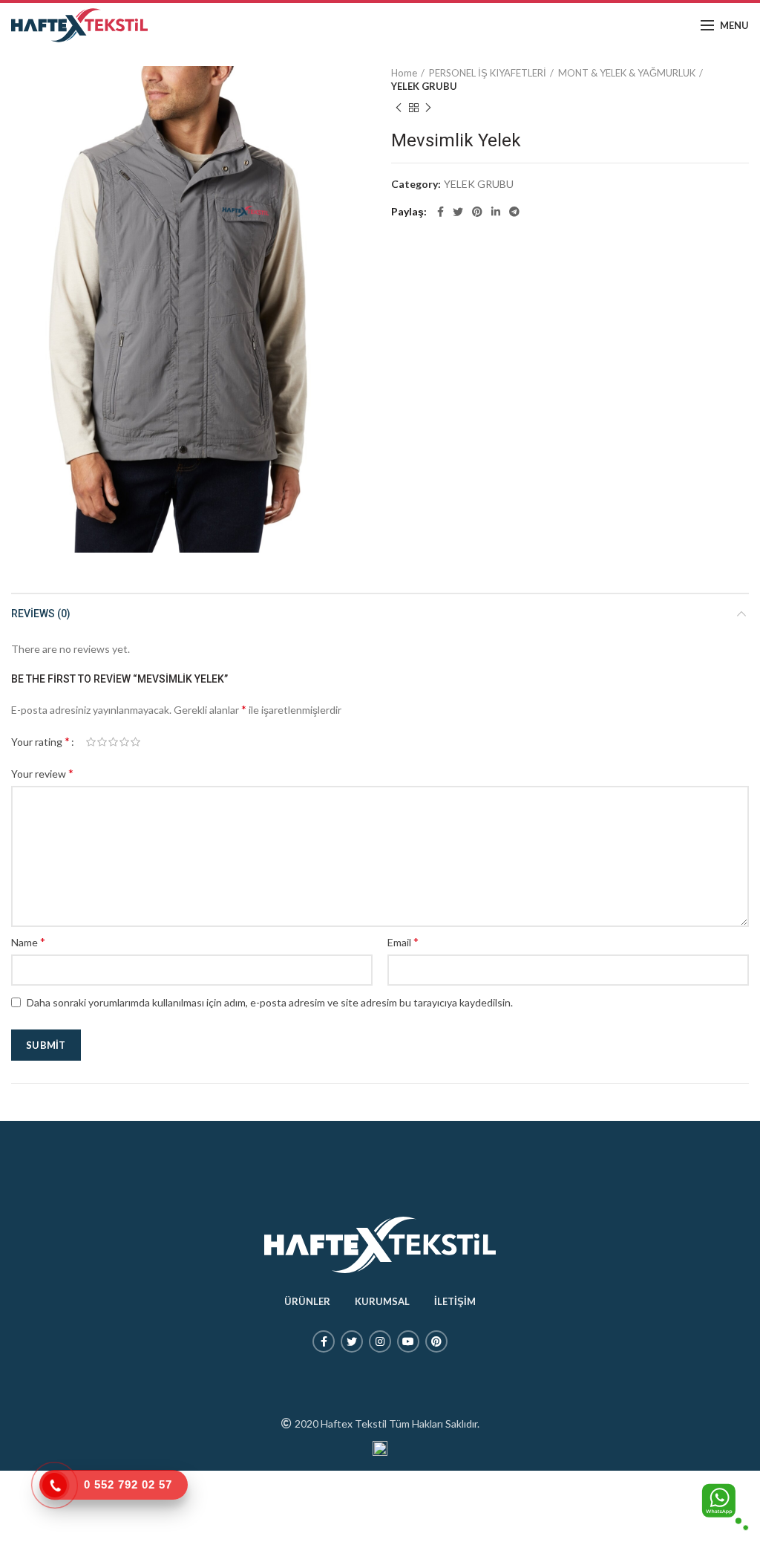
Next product (428, 107)
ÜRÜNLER (307, 1301)
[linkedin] (496, 211)
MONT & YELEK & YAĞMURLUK (626, 73)
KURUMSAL (382, 1301)
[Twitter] (458, 211)
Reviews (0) (41, 613)
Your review (42, 773)
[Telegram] (514, 211)
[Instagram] (380, 1341)
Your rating (40, 741)
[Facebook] (440, 211)
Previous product (398, 107)
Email (403, 941)
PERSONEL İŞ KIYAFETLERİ (487, 73)
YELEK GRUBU (424, 86)
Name (28, 941)
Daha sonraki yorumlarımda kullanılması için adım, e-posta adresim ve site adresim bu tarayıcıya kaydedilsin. (270, 1002)
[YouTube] (408, 1341)
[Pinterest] (477, 211)
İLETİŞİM (455, 1301)
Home (404, 73)
